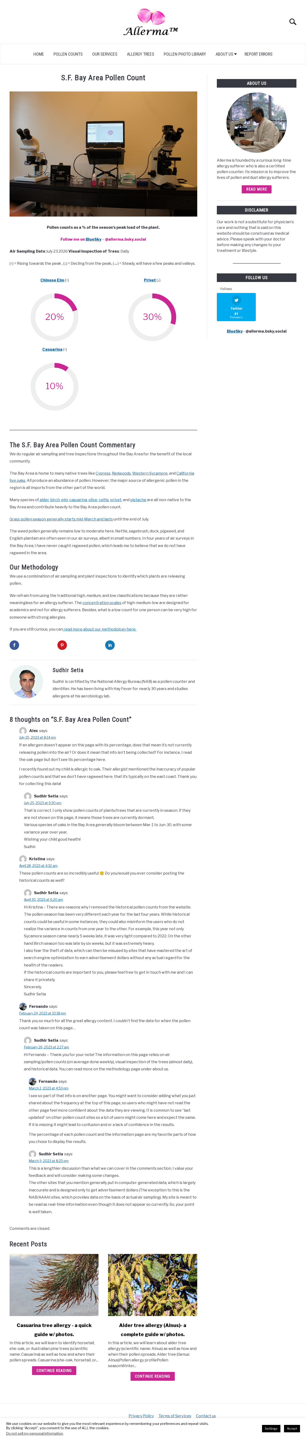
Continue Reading (54, 1370)
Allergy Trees (140, 54)
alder (44, 500)
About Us (224, 54)
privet (115, 500)
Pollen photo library (185, 54)
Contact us (206, 1416)
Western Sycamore (150, 473)
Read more (256, 189)
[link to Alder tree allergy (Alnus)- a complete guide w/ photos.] (152, 1285)
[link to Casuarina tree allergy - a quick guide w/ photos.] (54, 1285)
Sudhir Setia (68, 670)
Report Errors (259, 54)
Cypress (103, 473)
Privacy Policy (141, 1416)
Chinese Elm (52, 280)
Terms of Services (174, 1416)
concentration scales (101, 602)
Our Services (104, 54)
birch (55, 500)
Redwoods (121, 473)
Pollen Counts (68, 54)
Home (38, 54)
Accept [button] (292, 1428)
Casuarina (52, 349)
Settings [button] (271, 1428)
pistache (138, 500)
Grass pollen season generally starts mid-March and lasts (61, 519)
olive (92, 500)
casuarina (78, 500)
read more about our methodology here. (99, 629)
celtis (104, 500)
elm (64, 500)
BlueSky (93, 239)
